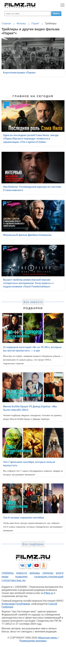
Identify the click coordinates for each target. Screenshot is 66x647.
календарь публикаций (48, 577)
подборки (21, 577)
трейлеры (8, 573)
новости (21, 573)
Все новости (33, 302)
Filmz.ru (48, 593)
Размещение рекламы (33, 640)
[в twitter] (29, 565)
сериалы (47, 573)
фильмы (34, 573)
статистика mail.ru (14, 580)
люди (5, 577)
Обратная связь (47, 637)
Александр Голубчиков (16, 604)
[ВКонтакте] (22, 565)
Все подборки (33, 544)
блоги (59, 573)
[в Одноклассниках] (43, 565)
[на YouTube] (36, 565)
